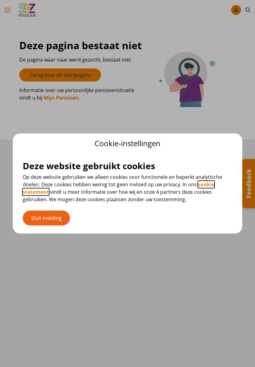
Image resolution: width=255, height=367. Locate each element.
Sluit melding (46, 218)
